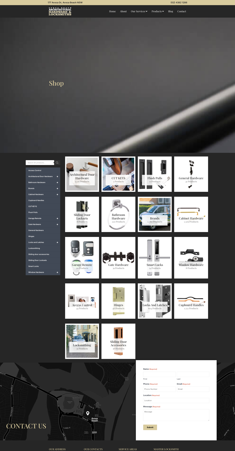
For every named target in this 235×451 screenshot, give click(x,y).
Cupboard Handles (36, 200)
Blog (170, 11)
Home (112, 11)
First (145, 379)
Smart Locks (33, 266)
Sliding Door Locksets (37, 260)
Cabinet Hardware (43, 194)
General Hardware (36, 230)
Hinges (31, 236)
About (123, 11)
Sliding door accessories (38, 254)
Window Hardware (43, 272)
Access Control (34, 170)
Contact (181, 11)
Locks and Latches (43, 242)
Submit (150, 427)
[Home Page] (60, 11)
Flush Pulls (33, 212)
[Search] (57, 162)
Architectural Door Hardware (43, 176)
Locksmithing (34, 248)
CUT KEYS (32, 206)
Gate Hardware (43, 224)
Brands (43, 188)
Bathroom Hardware (43, 182)
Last (178, 379)
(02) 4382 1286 (179, 2)
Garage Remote (43, 218)
